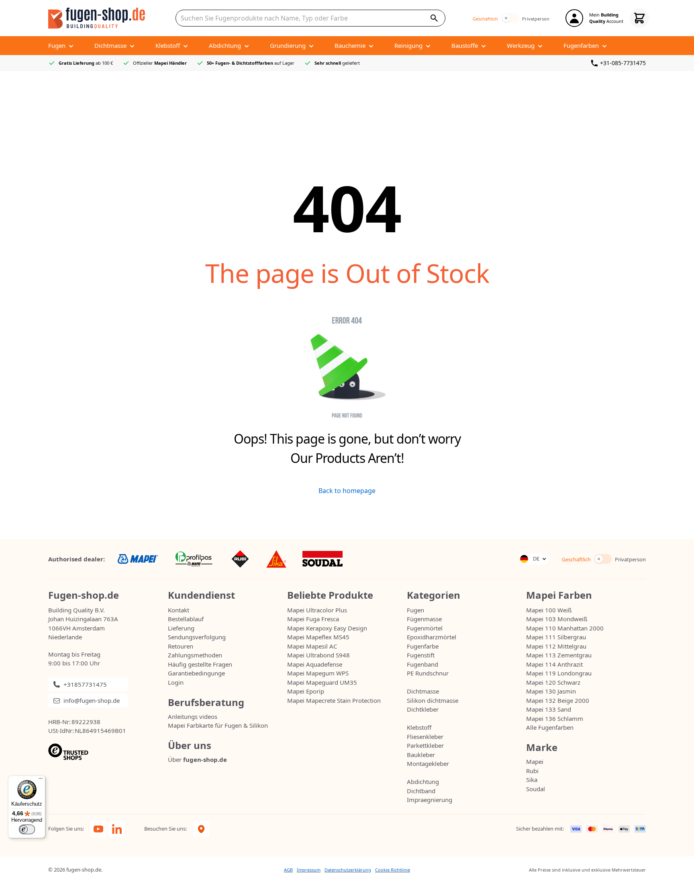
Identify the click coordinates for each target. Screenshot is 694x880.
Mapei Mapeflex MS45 (318, 637)
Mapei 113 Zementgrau (559, 655)
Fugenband (422, 664)
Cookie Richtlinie (392, 870)
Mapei (534, 761)
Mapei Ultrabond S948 (318, 655)
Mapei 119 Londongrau (559, 673)
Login (176, 682)
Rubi (532, 771)
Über (197, 759)
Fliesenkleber (425, 737)
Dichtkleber (423, 709)
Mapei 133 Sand (548, 709)
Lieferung (181, 628)
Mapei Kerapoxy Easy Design (327, 628)
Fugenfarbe (423, 646)
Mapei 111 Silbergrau (556, 637)
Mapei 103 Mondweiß (556, 619)
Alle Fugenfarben (550, 727)
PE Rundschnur (428, 673)
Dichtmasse (423, 691)
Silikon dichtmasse (432, 700)
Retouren (180, 646)
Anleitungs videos (192, 716)
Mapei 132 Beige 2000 (557, 700)
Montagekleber (428, 763)
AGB (288, 870)
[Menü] (40, 780)
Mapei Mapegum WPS (318, 673)
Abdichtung (423, 782)
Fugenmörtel (425, 628)
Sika (531, 780)
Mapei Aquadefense (314, 664)
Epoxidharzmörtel (431, 637)
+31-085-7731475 (623, 63)
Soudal (535, 789)
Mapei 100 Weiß (549, 610)
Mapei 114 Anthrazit (554, 664)
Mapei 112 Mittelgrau (556, 646)
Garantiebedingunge (196, 673)
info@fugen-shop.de (91, 700)
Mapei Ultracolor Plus (317, 610)
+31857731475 (85, 684)
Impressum (308, 870)
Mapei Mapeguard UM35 (322, 682)
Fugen (415, 610)
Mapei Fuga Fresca (313, 619)
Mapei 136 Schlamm (554, 718)
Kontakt (178, 610)
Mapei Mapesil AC (312, 646)
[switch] (510, 18)
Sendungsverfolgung (197, 637)
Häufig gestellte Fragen (200, 664)
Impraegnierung (429, 800)
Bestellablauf (186, 619)
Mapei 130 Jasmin (551, 691)
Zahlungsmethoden (195, 655)
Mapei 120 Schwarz (553, 682)
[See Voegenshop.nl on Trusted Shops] (108, 752)
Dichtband (421, 791)
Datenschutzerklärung (348, 870)
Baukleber (421, 755)
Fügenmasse (424, 619)
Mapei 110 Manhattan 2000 (565, 628)
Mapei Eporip (305, 691)
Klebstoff (419, 727)
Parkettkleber (425, 745)
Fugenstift (421, 655)
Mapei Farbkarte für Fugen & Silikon (218, 725)
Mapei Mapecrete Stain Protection (334, 700)
